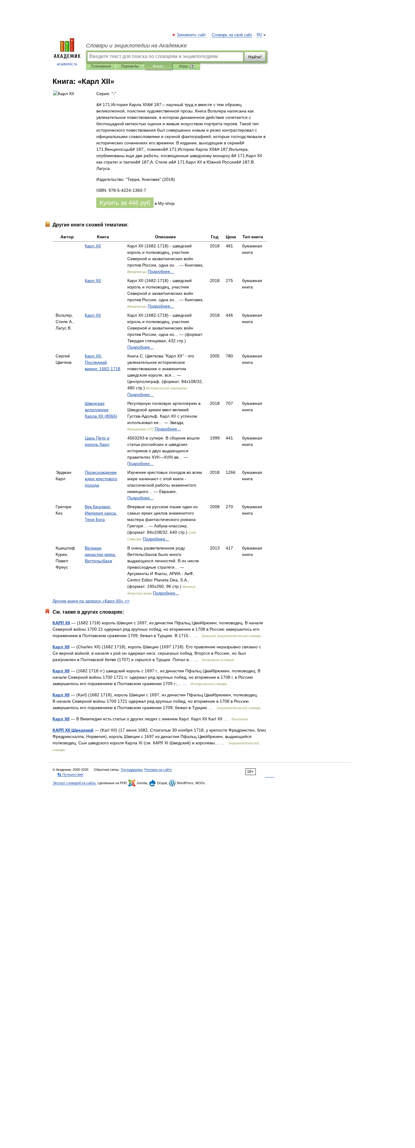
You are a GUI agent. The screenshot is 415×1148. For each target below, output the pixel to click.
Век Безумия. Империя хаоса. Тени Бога (101, 513)
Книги (158, 66)
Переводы (130, 66)
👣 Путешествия (70, 774)
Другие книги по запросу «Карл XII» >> (91, 600)
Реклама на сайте (158, 769)
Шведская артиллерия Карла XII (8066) (101, 410)
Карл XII (93, 245)
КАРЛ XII (61, 622)
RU (259, 35)
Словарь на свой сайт (232, 35)
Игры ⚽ (186, 66)
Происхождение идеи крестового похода (101, 479)
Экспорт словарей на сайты (74, 783)
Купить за (125, 202)
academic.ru (67, 64)
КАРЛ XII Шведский (73, 730)
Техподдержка (131, 769)
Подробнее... (161, 271)
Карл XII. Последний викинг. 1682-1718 (102, 362)
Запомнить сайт (191, 35)
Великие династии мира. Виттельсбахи (100, 554)
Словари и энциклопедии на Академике (136, 46)
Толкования (101, 66)
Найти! (255, 56)
